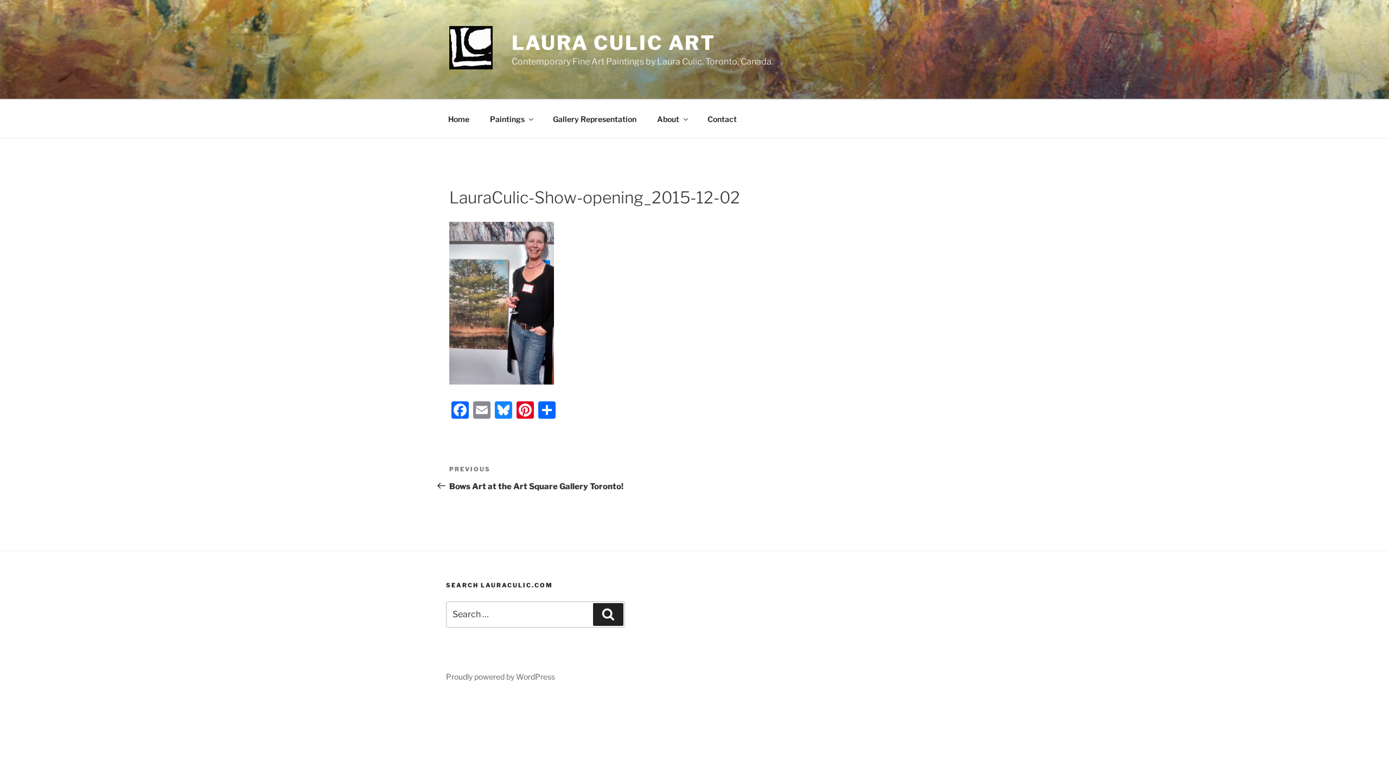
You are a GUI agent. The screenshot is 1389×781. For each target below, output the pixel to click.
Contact (722, 119)
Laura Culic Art (614, 43)
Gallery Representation (594, 119)
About (668, 119)
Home (458, 119)
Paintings (507, 119)
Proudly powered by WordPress (500, 676)
